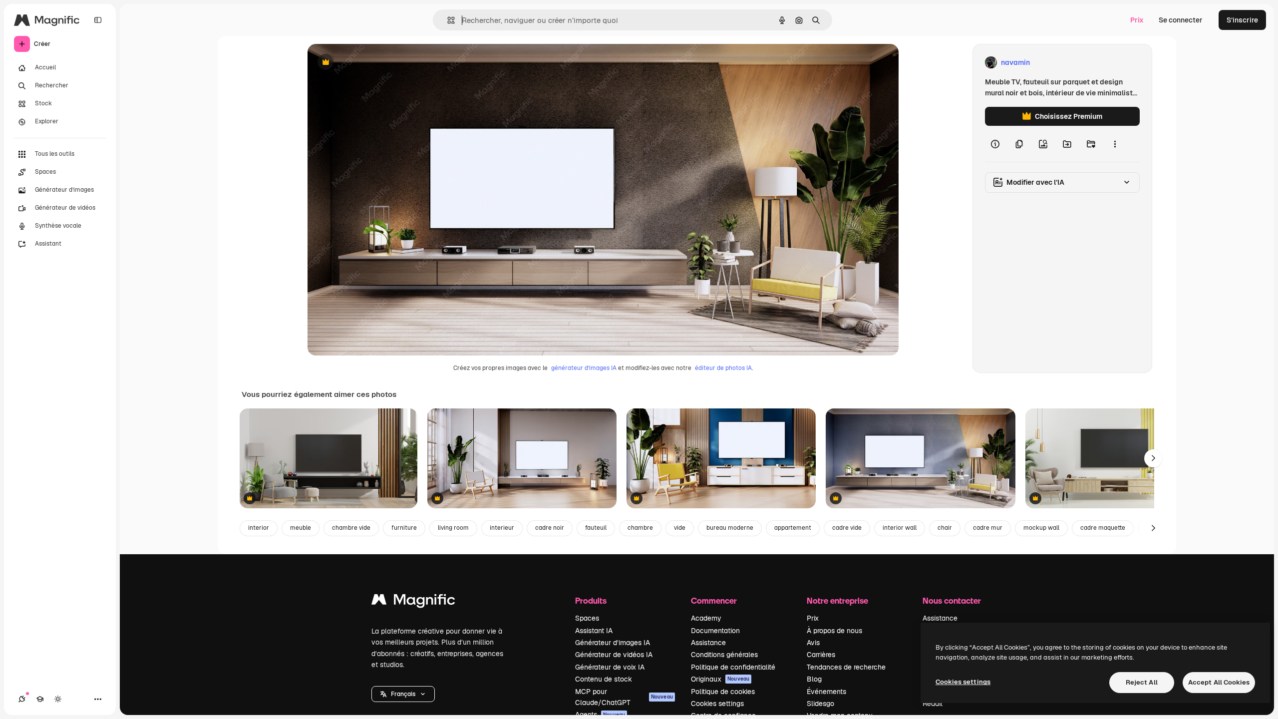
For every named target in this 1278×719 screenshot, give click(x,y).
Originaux (720, 679)
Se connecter (1181, 19)
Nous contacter (952, 600)
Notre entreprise (837, 600)
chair (945, 528)
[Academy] (40, 699)
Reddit (933, 703)
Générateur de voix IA (609, 667)
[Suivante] (1153, 458)
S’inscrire (1242, 19)
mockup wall (1041, 528)
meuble (300, 528)
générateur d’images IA (584, 368)
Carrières (821, 654)
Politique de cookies (723, 691)
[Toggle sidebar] (98, 20)
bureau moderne (729, 528)
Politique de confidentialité (733, 667)
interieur (502, 528)
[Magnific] (413, 602)
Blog (814, 679)
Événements (826, 691)
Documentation (715, 630)
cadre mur (987, 528)
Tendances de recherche (846, 667)
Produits (591, 600)
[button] (403, 694)
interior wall (900, 528)
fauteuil (596, 528)
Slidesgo (820, 703)
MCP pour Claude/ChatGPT (624, 697)
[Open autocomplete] (447, 20)
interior (258, 528)
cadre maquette (1102, 528)
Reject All (1142, 682)
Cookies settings (717, 703)
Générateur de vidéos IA (613, 654)
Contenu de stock (603, 679)
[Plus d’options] (1115, 144)
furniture (404, 528)
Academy (706, 618)
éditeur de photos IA (723, 368)
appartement (792, 528)
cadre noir (549, 528)
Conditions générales (724, 654)
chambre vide (351, 528)
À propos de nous (834, 630)
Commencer (714, 600)
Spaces (587, 618)
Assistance (708, 642)
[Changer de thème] (58, 699)
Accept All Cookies (1219, 682)
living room (453, 528)
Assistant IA (594, 630)
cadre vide (847, 528)
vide (679, 528)
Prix (1137, 19)
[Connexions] (22, 699)
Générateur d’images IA (612, 642)
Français (403, 694)
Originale (373, 62)
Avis (813, 642)
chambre (640, 528)
